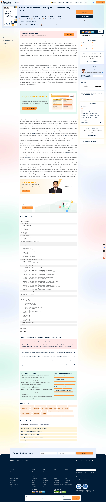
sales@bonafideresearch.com (83, 479)
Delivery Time (84, 106)
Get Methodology (92, 135)
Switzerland (56, 482)
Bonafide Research (25, 16)
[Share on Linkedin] (90, 20)
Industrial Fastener (36, 411)
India (55, 474)
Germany (45, 474)
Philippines (45, 478)
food (53, 133)
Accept (75, 498)
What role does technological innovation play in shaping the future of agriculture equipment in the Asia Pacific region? (47, 360)
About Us (12, 469)
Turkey (44, 484)
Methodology (13, 471)
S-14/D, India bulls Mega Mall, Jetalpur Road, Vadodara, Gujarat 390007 (86, 473)
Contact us (12, 489)
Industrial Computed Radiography (49, 408)
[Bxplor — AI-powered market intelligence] (53, 2)
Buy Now (85, 12)
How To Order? (13, 480)
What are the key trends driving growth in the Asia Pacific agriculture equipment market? (41, 341)
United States (34, 486)
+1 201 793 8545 (97, 45)
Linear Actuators (72, 405)
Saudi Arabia (45, 480)
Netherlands (34, 478)
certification (27, 157)
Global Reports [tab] (24, 424)
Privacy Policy (20, 460)
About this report (6, 31)
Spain (33, 482)
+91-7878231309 (80, 477)
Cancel (67, 498)
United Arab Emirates (58, 484)
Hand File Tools (69, 411)
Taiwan (66, 482)
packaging (35, 48)
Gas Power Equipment (40, 405)
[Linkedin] (64, 188)
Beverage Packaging (25, 411)
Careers (11, 474)
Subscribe (84, 453)
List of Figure (23, 331)
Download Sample (30, 108)
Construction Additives (68, 416)
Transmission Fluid (25, 408)
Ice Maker (44, 413)
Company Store (61, 2)
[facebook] (81, 460)
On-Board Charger (51, 405)
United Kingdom (68, 484)
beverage (65, 135)
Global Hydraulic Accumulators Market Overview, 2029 (32, 437)
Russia (33, 480)
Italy (33, 476)
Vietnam (44, 486)
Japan (44, 476)
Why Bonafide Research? (8, 40)
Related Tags (5, 43)
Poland (55, 478)
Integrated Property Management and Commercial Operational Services (36, 416)
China (44, 471)
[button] (90, 2)
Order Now (69, 34)
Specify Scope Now (27, 207)
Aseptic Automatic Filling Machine (56, 411)
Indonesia (67, 474)
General (68, 152)
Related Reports (6, 46)
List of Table (23, 328)
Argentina (34, 469)
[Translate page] (93, 2)
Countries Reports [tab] (44, 424)
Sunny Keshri (45, 24)
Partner (11, 476)
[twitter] (84, 460)
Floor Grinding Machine (63, 408)
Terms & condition (14, 484)
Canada (66, 469)
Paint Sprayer (36, 413)
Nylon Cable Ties (57, 416)
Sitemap (27, 460)
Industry (18, 2)
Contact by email (86, 48)
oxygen (33, 133)
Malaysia (55, 476)
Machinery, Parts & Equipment (28, 21)
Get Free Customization (92, 61)
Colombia (56, 471)
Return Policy (12, 482)
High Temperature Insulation (27, 405)
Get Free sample (85, 16)
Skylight (44, 411)
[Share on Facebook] (84, 20)
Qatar (66, 478)
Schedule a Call (35, 24)
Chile (33, 471)
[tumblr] (95, 460)
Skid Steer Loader (35, 408)
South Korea (67, 480)
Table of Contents (6, 34)
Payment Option (84, 120)
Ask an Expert (26, 190)
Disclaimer (12, 460)
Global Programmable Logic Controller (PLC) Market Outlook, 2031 (34, 440)
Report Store (100, 2)
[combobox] (100, 31)
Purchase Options (86, 35)
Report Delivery (84, 122)
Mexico (66, 476)
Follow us (77, 460)
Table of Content (24, 219)
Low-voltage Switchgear (26, 413)
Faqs (3, 37)
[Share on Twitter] (87, 20)
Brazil (55, 469)
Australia (44, 469)
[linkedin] (89, 460)
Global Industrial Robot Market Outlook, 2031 (30, 434)
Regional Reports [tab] (34, 424)
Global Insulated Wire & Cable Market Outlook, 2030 (31, 431)
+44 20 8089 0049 (87, 45)
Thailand (33, 484)
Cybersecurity (64, 154)
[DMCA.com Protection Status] (63, 492)
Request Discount (92, 98)
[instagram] (87, 460)
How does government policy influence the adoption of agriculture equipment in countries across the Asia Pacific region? (47, 352)
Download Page (24, 24)
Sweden (44, 482)
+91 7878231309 (97, 42)
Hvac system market (62, 405)
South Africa (56, 480)
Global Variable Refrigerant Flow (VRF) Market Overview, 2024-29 (34, 428)
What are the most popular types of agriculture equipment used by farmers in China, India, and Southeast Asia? (45, 356)
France (33, 474)
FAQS (11, 486)
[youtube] (92, 460)
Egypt (66, 471)
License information (14, 478)
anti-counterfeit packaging (62, 40)
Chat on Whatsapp (87, 42)
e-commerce (48, 67)
